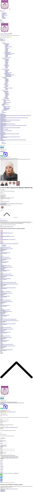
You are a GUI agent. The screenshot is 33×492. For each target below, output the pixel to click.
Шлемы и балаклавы (9, 72)
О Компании (4, 12)
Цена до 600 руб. (6, 109)
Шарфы (7, 83)
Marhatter (1, 328)
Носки (5, 103)
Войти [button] (1, 20)
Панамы (7, 62)
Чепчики (7, 50)
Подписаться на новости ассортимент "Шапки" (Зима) (9, 456)
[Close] (1, 225)
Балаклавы (7, 44)
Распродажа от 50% (6, 107)
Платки (7, 81)
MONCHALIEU (2, 310)
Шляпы (9, 121)
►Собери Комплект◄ (3, 137)
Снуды (6, 82)
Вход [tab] (1, 440)
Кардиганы (7, 94)
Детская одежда (2, 132)
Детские (5, 87)
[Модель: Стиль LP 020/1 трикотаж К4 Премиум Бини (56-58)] (2, 185)
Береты (8, 115)
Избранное (3, 40)
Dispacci (1, 336)
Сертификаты (4, 18)
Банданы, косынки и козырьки (10, 53)
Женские (1, 126)
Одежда (1, 131)
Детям (1, 122)
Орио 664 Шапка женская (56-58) (8, 248)
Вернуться (1, 192)
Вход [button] (3, 111)
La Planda (1, 292)
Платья (7, 95)
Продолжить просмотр (3, 220)
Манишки (7, 80)
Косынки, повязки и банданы (10, 125)
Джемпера (7, 98)
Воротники (7, 78)
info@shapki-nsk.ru (3, 151)
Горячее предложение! (7, 106)
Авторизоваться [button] (3, 438)
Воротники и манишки (3, 130)
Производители (2, 140)
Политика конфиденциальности (11, 411)
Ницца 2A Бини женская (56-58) (7, 301)
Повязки (7, 55)
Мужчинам (2, 118)
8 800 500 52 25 (2, 33)
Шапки (7, 51)
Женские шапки (11, 226)
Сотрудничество (4, 13)
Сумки (5, 101)
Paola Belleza (2, 266)
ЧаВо (3, 15)
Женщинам (2, 113)
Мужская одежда (2, 134)
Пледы (8, 136)
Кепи (6, 47)
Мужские (1, 128)
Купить (1, 256)
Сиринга (1, 274)
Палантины (11, 127)
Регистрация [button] (4, 112)
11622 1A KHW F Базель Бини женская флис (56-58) (10, 320)
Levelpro (3, 189)
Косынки (7, 79)
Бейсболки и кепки (8, 54)
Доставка (3, 14)
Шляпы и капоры (8, 57)
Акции (8, 139)
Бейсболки (7, 45)
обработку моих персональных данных (11, 427)
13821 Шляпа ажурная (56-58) (7, 311)
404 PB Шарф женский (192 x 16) (5, 270)
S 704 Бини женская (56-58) (7, 258)
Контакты (3, 17)
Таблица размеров (16, 402)
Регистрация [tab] (4, 440)
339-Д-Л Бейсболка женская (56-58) (8, 275)
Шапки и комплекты (9, 76)
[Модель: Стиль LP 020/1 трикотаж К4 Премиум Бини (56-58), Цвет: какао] (10, 185)
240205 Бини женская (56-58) (7, 337)
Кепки (6, 61)
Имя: (1, 448)
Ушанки (7, 49)
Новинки (3, 104)
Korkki (1, 300)
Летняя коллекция (6, 52)
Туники (7, 96)
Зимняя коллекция (6, 43)
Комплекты (7, 48)
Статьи (23, 402)
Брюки (6, 92)
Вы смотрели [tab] (4, 245)
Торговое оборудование (7, 102)
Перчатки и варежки (7, 100)
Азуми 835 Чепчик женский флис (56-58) (9, 345)
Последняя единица (7, 108)
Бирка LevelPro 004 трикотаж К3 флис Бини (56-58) (7, 287)
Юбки (18, 133)
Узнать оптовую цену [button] (3, 249)
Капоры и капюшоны (9, 46)
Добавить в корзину (3, 204)
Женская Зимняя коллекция (4, 226)
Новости (3, 16)
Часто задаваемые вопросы (9, 402)
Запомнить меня (3, 445)
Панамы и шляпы (8, 75)
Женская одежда (6, 91)
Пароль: (1, 453)
